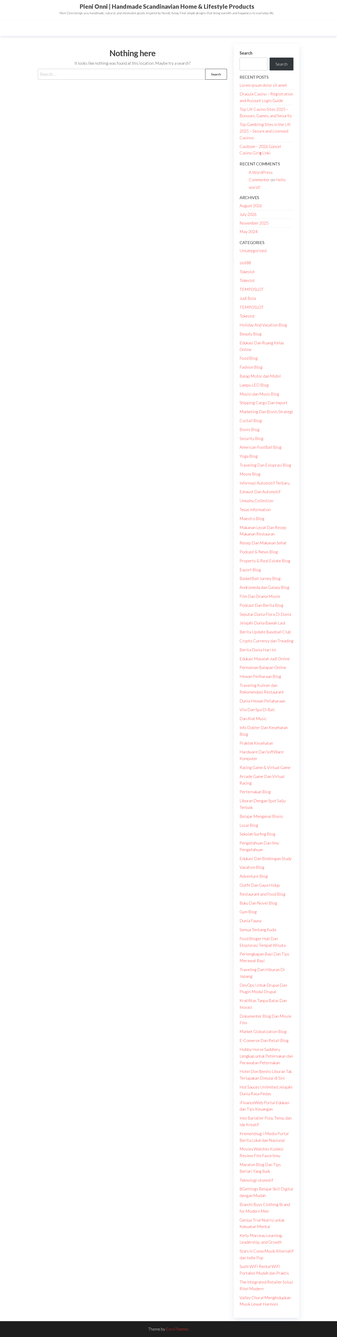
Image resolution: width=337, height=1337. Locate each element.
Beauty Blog (251, 333)
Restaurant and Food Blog (262, 894)
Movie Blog (250, 473)
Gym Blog (248, 911)
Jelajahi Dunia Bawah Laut (263, 622)
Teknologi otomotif (256, 1180)
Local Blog (249, 825)
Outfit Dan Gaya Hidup (260, 885)
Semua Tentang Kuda (258, 929)
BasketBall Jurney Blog (260, 578)
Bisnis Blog (250, 429)
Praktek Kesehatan (256, 743)
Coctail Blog (251, 420)
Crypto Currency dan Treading (266, 640)
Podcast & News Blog (259, 551)
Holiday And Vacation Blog (263, 324)
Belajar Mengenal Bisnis (261, 816)
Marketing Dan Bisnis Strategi (266, 411)
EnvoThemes (177, 1328)
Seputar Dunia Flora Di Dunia (265, 614)
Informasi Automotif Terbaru (265, 482)
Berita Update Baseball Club (265, 631)
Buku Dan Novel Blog (258, 902)
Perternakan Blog (255, 791)
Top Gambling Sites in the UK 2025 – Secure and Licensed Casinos (265, 131)
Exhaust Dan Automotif (260, 491)
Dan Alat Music (253, 718)
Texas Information (255, 509)
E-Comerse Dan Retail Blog (264, 1040)
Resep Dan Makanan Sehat (263, 542)
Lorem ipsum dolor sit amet (263, 85)
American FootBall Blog (261, 447)
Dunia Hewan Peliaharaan (262, 700)
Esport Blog (250, 569)
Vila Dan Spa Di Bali (257, 709)
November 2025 (254, 223)
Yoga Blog (249, 456)
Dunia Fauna (250, 920)
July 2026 (248, 214)
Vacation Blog (252, 867)
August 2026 (251, 205)
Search (246, 53)
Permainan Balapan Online (263, 667)
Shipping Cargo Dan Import (263, 402)
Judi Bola (248, 298)
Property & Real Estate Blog (265, 560)
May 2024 (248, 231)
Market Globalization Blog (263, 1031)
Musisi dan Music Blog (259, 393)
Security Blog (251, 438)
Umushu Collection (256, 500)
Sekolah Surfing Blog (257, 833)
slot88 (245, 262)
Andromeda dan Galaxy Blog (264, 587)
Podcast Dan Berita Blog (261, 605)
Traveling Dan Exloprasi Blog (265, 465)
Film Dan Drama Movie (260, 596)
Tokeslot (247, 271)
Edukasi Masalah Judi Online (265, 658)
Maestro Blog (252, 518)
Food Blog (249, 358)
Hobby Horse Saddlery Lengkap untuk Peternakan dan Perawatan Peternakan (266, 1056)
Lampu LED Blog (254, 384)
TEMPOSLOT (252, 289)
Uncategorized (253, 250)
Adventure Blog (254, 876)
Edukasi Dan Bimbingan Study (266, 858)
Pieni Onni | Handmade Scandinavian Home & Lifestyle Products (167, 6)
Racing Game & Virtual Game (265, 767)
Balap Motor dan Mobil (260, 376)
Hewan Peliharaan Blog (260, 676)
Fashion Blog (251, 367)
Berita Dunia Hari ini (258, 649)
